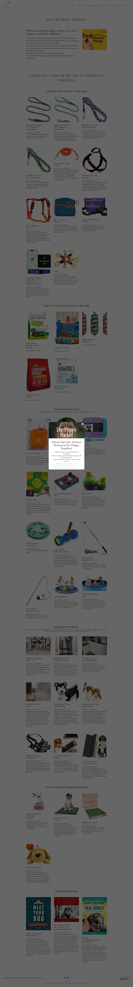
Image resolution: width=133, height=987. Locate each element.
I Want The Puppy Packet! (66, 465)
